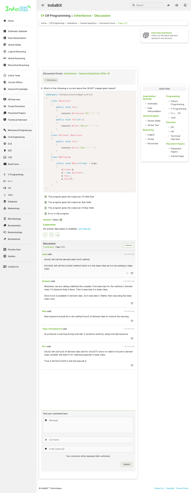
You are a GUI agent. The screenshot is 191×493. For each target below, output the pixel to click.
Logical (150, 134)
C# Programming (57, 23)
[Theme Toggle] (176, 5)
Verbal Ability (153, 120)
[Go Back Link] (45, 234)
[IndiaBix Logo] (18, 10)
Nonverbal (152, 143)
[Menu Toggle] (43, 5)
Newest (128, 245)
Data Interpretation (154, 110)
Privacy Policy (182, 488)
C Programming (178, 108)
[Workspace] (51, 234)
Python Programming (177, 103)
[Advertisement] (88, 47)
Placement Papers (176, 150)
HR (172, 131)
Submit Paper (177, 156)
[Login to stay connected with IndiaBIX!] (185, 5)
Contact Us (159, 488)
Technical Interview (175, 137)
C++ (173, 113)
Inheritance (72, 23)
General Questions (88, 23)
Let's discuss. (84, 228)
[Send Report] (58, 234)
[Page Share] (168, 5)
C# (179, 113)
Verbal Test (153, 125)
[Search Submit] (133, 5)
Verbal (150, 139)
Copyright (170, 488)
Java (173, 117)
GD (172, 127)
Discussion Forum (107, 23)
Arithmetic (152, 103)
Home (43, 23)
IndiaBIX (55, 5)
